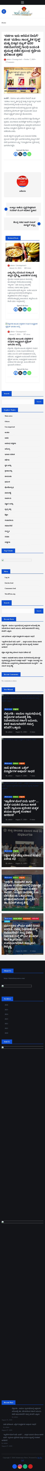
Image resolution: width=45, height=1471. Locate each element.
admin (9, 59)
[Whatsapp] (29, 154)
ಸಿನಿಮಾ (7, 537)
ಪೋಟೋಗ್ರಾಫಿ (9, 487)
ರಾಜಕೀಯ (8, 498)
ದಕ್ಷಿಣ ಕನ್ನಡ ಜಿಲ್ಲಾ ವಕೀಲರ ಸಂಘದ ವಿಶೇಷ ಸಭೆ (16, 652)
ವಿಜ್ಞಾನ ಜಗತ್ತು (9, 504)
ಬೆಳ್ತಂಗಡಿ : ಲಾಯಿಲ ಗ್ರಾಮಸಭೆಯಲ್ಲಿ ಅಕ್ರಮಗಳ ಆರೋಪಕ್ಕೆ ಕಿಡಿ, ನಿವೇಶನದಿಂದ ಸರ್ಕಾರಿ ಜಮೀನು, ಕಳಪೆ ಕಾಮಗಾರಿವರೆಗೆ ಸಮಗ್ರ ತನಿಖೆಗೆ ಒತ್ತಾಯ (21, 628)
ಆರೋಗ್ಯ (7, 449)
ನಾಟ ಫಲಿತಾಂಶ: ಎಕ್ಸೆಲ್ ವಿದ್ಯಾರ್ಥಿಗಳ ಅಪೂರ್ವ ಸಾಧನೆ (18, 636)
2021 (6, 1028)
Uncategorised (17, 59)
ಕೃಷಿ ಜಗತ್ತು (8, 465)
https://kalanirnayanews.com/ (14, 978)
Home (4, 23)
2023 (6, 1019)
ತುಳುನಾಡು (8, 476)
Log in (7, 577)
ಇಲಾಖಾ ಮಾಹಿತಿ (10, 454)
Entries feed (9, 583)
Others (7, 421)
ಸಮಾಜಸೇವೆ (8, 526)
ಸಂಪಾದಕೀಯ (9, 520)
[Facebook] (16, 154)
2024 (6, 1014)
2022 (6, 1024)
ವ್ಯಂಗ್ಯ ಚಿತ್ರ (8, 509)
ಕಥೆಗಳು (7, 460)
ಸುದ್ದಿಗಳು (7, 542)
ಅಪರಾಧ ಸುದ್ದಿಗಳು (10, 443)
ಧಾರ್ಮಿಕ (7, 482)
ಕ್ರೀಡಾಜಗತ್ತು (8, 471)
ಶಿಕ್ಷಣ (6, 515)
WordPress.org (10, 594)
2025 (6, 1010)
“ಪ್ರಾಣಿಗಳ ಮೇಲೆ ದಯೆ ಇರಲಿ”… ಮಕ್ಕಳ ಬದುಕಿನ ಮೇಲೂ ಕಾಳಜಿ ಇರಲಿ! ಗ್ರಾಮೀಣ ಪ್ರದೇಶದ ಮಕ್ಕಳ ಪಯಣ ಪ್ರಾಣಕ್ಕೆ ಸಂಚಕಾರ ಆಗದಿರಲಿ (22, 644)
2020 (6, 1033)
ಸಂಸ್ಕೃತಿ (7, 531)
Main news (8, 416)
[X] (20, 154)
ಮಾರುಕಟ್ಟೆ (8, 493)
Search (6, 393)
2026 (6, 1005)
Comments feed (10, 588)
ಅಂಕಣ (7, 432)
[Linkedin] (25, 154)
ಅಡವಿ (7, 438)
